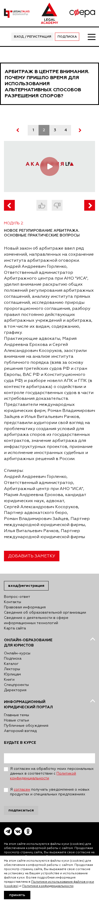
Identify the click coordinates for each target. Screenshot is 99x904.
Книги (9, 679)
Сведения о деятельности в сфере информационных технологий (36, 620)
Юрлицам (12, 674)
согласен (22, 789)
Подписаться (21, 810)
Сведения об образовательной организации (45, 612)
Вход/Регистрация (26, 585)
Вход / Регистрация (32, 36)
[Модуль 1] (9, 205)
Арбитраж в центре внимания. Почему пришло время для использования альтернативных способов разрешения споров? (47, 84)
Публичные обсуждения (26, 726)
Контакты (12, 602)
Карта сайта (15, 628)
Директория (15, 690)
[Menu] (91, 36)
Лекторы (12, 669)
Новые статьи (16, 720)
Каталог (11, 664)
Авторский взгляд (20, 731)
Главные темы (16, 715)
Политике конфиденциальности (47, 886)
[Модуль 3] (89, 205)
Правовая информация (25, 607)
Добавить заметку (31, 556)
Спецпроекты (16, 685)
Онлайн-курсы (17, 653)
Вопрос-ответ (17, 597)
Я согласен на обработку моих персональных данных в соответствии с (52, 773)
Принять (17, 895)
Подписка (67, 36)
